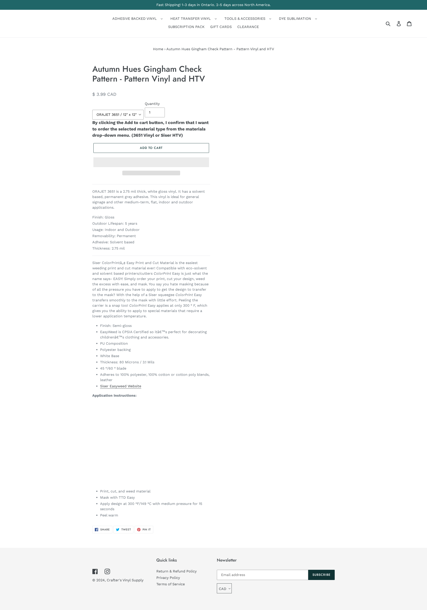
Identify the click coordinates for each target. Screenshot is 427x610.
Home (158, 49)
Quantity (152, 104)
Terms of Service (170, 584)
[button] (151, 162)
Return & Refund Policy (176, 571)
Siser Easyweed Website (120, 386)
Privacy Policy (168, 578)
